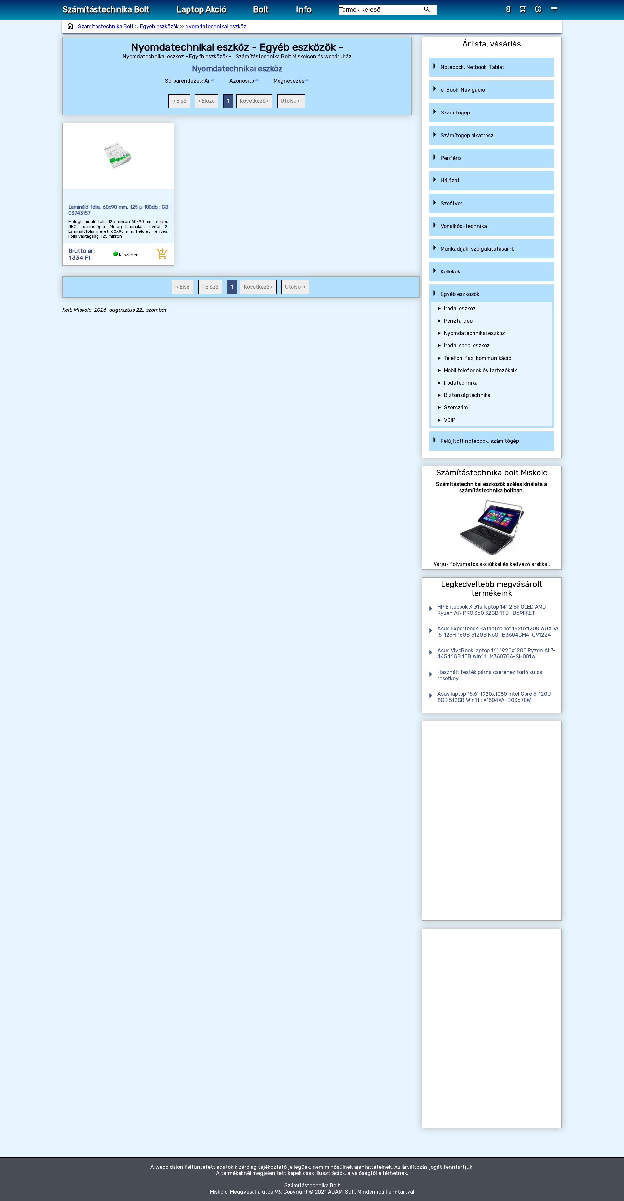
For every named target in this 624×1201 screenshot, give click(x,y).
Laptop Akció (201, 9)
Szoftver (451, 203)
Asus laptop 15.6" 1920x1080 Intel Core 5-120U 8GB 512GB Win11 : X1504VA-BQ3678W (494, 697)
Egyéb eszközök (159, 26)
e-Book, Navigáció (463, 90)
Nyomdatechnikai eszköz (215, 26)
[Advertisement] (491, 820)
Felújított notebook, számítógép (480, 441)
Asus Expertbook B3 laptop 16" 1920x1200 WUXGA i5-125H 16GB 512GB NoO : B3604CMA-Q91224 (498, 632)
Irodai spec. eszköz (467, 345)
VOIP (449, 420)
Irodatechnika (461, 383)
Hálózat (450, 181)
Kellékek (450, 272)
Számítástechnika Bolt (106, 9)
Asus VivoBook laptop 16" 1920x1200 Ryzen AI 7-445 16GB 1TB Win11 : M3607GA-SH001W (496, 653)
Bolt (261, 9)
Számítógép (455, 113)
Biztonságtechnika (467, 395)
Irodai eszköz (460, 308)
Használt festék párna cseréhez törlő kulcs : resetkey (491, 675)
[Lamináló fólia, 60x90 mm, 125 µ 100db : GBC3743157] (118, 156)
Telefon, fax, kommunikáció (477, 358)
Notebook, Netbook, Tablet (472, 67)
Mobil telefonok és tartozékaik (480, 370)
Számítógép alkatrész (467, 135)
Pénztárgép (458, 321)
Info (304, 9)
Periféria (451, 158)
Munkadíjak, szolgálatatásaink (477, 249)
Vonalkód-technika (464, 226)
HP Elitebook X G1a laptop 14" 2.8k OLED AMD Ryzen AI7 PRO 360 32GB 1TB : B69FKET (491, 610)
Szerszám (456, 407)
